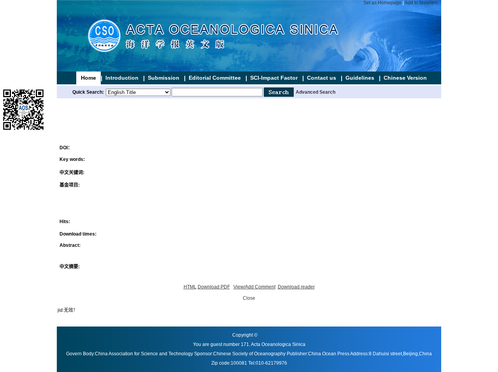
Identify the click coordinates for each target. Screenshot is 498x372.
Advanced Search (315, 92)
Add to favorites (421, 2)
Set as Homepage (382, 2)
